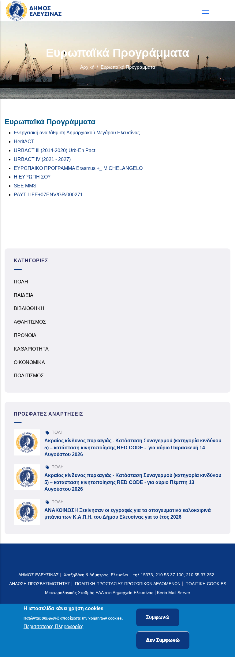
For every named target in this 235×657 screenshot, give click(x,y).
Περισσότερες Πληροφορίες (54, 626)
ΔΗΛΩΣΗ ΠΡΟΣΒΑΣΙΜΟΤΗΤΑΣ (39, 583)
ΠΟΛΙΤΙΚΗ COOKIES (205, 583)
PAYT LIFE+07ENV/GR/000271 (48, 194)
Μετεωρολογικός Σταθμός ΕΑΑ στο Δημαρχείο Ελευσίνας (99, 592)
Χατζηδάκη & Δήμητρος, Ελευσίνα (96, 574)
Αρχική (87, 67)
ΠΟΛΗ (21, 281)
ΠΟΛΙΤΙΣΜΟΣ (29, 375)
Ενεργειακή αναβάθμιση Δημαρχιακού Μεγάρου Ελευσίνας (77, 132)
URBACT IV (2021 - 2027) (42, 159)
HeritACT (24, 141)
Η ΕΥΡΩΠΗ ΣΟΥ (32, 176)
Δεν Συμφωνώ (163, 640)
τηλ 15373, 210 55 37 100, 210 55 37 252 (174, 574)
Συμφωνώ (158, 617)
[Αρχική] (35, 10)
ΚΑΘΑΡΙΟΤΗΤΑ (31, 349)
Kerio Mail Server (173, 592)
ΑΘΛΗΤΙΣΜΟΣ (30, 322)
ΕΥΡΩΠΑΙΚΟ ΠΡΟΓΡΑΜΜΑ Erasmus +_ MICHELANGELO (78, 168)
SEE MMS (25, 185)
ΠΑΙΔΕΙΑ (23, 295)
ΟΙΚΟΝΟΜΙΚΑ (29, 362)
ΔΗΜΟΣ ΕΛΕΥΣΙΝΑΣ (38, 574)
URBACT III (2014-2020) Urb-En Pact (54, 150)
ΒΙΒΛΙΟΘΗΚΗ (29, 308)
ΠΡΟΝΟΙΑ (25, 335)
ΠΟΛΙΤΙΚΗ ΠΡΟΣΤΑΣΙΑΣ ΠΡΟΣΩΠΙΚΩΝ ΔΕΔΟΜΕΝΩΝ (128, 583)
